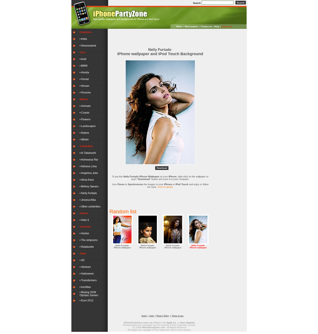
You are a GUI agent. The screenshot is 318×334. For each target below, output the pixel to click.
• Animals (85, 106)
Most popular (191, 26)
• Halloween (87, 273)
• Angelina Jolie (89, 173)
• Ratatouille (87, 246)
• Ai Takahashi (88, 152)
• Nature (84, 132)
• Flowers (85, 119)
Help (216, 26)
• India (83, 38)
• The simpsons (89, 240)
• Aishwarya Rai (89, 159)
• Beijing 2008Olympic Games (89, 294)
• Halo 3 (84, 220)
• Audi (83, 59)
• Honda (84, 72)
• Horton (84, 233)
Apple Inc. (172, 322)
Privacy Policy (162, 316)
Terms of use (177, 316)
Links (151, 316)
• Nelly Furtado (88, 193)
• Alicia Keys (87, 179)
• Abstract (85, 266)
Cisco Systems (187, 322)
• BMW (83, 65)
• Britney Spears (89, 186)
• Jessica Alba (88, 199)
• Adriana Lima (88, 166)
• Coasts (84, 112)
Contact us (206, 26)
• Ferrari (84, 79)
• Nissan (84, 85)
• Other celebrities (90, 206)
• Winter (84, 139)
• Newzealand (88, 45)
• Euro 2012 (86, 300)
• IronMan (85, 287)
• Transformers (88, 280)
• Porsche (85, 92)
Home (179, 26)
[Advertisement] (160, 37)
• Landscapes (88, 126)
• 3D (82, 260)
